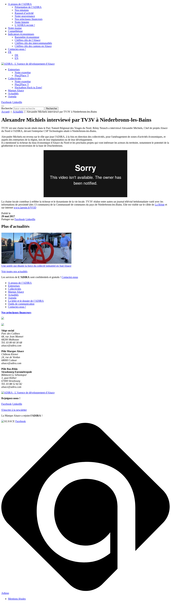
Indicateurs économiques (21, 34)
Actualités (13, 93)
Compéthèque (15, 31)
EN (16, 58)
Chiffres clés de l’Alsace (27, 40)
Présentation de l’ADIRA (28, 7)
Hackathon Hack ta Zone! (28, 87)
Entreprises (14, 69)
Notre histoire (22, 22)
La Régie (159, 204)
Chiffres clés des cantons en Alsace (33, 46)
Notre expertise (23, 72)
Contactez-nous (70, 277)
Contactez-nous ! (17, 49)
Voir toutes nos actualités (14, 271)
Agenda (12, 96)
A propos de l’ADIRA (20, 4)
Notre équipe (15, 28)
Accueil (5, 111)
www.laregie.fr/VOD (25, 207)
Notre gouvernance (25, 16)
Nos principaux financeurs (28, 19)
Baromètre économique (27, 37)
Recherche (7, 108)
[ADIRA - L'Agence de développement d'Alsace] (28, 63)
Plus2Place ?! (22, 75)
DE (16, 55)
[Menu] (2, 106)
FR (9, 52)
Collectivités (14, 78)
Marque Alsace (16, 90)
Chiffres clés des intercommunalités (33, 43)
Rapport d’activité (24, 13)
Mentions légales (17, 598)
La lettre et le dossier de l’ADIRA (26, 300)
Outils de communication (21, 303)
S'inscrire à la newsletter (14, 410)
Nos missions (22, 10)
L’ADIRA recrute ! (25, 25)
